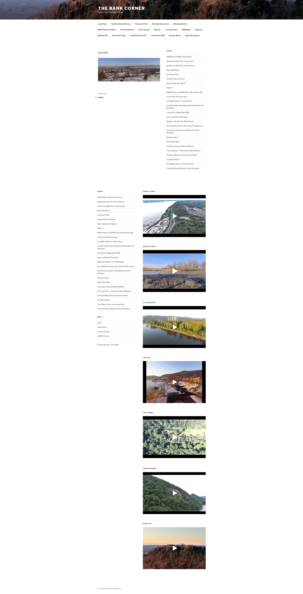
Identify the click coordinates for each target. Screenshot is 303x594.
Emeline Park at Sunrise (176, 79)
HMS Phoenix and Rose (107, 30)
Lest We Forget (171, 30)
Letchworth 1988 (158, 35)
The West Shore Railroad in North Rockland (183, 168)
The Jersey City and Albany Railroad (180, 146)
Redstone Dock (172, 137)
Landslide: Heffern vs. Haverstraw (179, 101)
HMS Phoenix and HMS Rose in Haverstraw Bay (185, 92)
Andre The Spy (144, 30)
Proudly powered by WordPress (109, 588)
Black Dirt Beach (173, 70)
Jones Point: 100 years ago (177, 97)
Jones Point (102, 24)
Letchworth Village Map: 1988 (178, 112)
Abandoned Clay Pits (138, 35)
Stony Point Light (119, 35)
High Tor (157, 30)
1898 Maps (186, 30)
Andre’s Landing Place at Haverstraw (180, 66)
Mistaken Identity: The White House (180, 121)
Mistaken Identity (180, 24)
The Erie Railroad (127, 30)
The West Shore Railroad (121, 24)
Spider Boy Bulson (192, 35)
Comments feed (103, 332)
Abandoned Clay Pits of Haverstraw (180, 61)
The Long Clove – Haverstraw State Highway (183, 151)
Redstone (199, 30)
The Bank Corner (121, 8)
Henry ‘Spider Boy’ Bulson (176, 83)
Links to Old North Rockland (177, 117)
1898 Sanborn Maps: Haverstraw (179, 57)
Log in (99, 323)
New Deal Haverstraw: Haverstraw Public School (185, 126)
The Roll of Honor (173, 159)
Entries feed (101, 327)
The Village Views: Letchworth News (180, 164)
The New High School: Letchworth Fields (182, 155)
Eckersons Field (141, 24)
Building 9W (102, 35)
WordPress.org (103, 336)
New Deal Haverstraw (160, 24)
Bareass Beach (175, 35)
